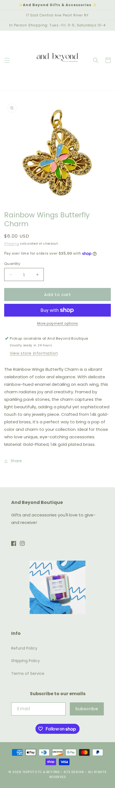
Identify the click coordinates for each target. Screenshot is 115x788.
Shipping (11, 244)
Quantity (12, 263)
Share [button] (16, 461)
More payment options (57, 323)
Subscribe (86, 709)
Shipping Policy (25, 660)
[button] (7, 60)
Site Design (74, 772)
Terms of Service (27, 673)
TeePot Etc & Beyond (40, 772)
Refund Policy (24, 648)
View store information (34, 353)
